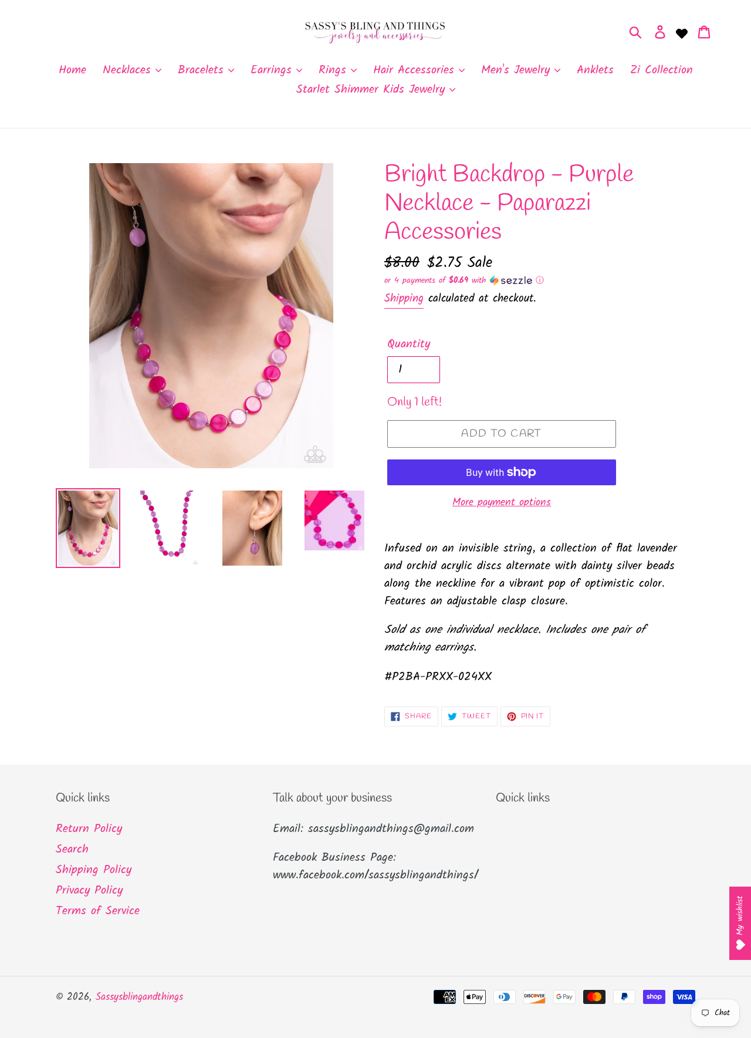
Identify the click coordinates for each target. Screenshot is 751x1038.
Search (72, 849)
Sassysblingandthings (139, 997)
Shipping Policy (93, 870)
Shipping (404, 298)
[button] (539, 280)
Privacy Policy (89, 890)
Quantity (408, 344)
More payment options (501, 502)
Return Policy (89, 829)
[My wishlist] (682, 32)
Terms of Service (98, 911)
